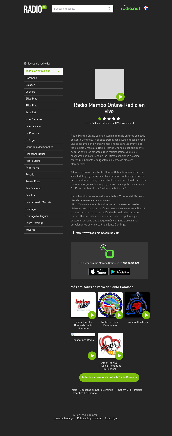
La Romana (32, 133)
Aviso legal (111, 418)
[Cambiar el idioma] (146, 8)
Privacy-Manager (64, 418)
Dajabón (30, 85)
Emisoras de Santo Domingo (96, 390)
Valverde (30, 230)
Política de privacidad (89, 418)
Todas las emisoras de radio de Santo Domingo (109, 377)
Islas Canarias (34, 119)
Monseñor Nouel (35, 154)
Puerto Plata (33, 181)
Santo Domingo (34, 223)
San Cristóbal (33, 188)
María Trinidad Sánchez (39, 147)
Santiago (31, 209)
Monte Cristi (33, 161)
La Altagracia (33, 126)
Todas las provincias (38, 71)
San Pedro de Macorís (38, 202)
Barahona (31, 78)
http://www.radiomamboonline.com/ (98, 233)
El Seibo (30, 92)
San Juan (31, 195)
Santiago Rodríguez (37, 216)
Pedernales (32, 168)
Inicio (74, 390)
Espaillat (31, 112)
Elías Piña (31, 99)
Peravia (30, 174)
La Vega (30, 140)
